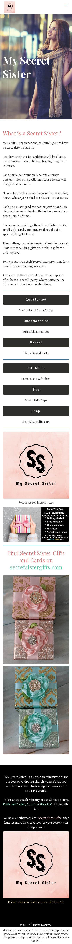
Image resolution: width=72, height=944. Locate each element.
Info (62, 902)
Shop (36, 411)
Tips (36, 389)
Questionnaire (36, 321)
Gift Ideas (36, 368)
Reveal (36, 342)
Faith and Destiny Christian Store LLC (27, 804)
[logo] (9, 7)
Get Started (36, 299)
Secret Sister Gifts (49, 818)
